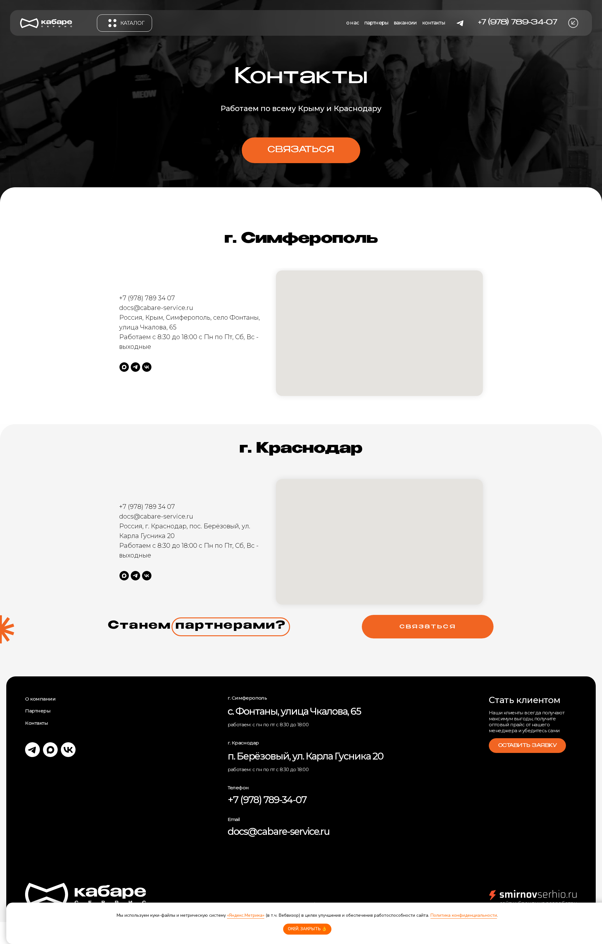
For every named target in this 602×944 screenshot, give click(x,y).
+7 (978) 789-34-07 (267, 800)
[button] (573, 23)
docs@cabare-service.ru (279, 831)
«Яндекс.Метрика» (245, 915)
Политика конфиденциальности (463, 915)
